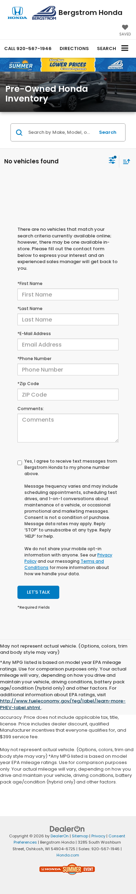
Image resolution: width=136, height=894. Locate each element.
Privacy (98, 836)
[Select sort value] (124, 161)
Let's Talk (38, 592)
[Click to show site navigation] (125, 48)
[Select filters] (112, 161)
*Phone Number (34, 358)
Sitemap (80, 836)
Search (107, 132)
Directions (74, 48)
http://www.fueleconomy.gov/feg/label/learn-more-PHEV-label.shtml (63, 704)
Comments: (30, 409)
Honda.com (67, 855)
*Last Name (30, 308)
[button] (28, 48)
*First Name (30, 283)
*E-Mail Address (34, 333)
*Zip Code (28, 384)
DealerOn (60, 836)
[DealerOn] (67, 828)
